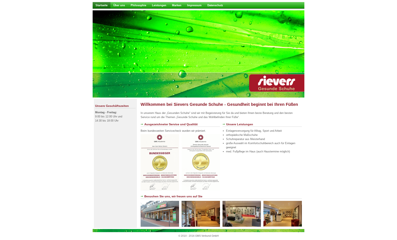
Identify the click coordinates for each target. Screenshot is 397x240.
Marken (176, 5)
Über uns (119, 5)
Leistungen (159, 5)
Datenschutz (215, 5)
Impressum (194, 5)
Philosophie (138, 5)
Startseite (102, 5)
